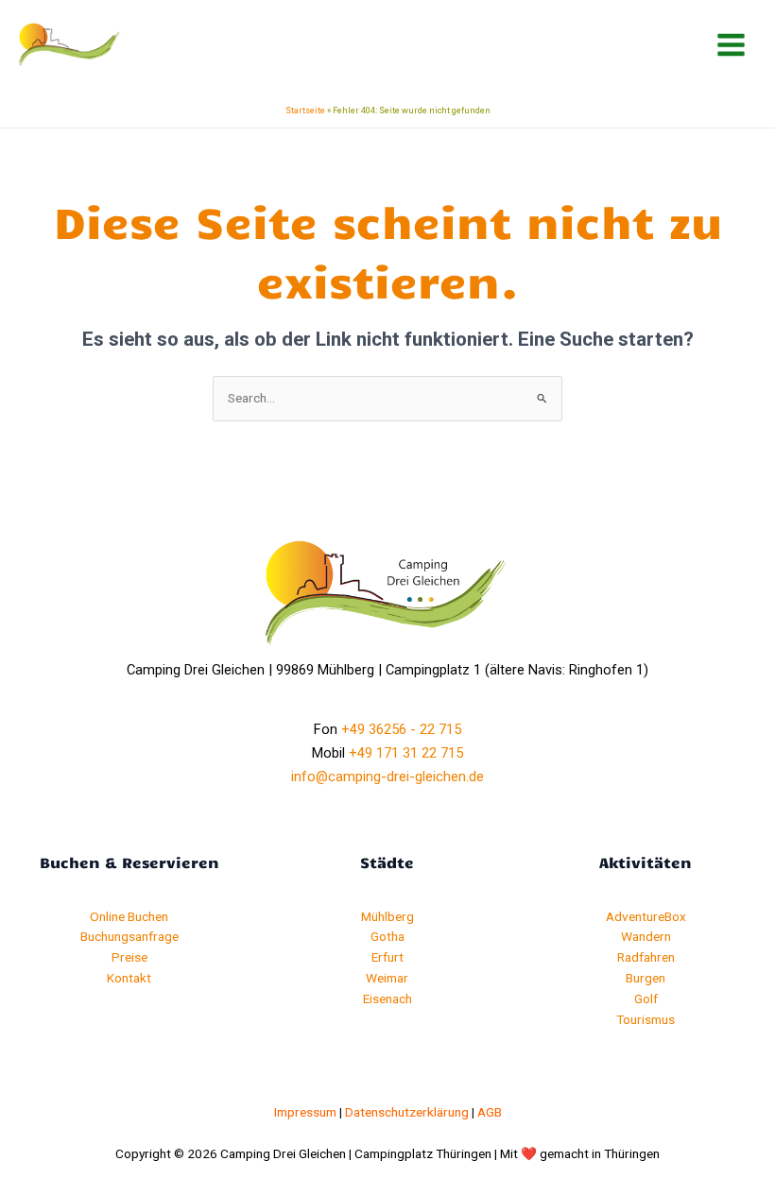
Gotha (387, 936)
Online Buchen (129, 916)
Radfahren (646, 957)
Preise (129, 957)
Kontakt (129, 977)
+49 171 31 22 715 (406, 752)
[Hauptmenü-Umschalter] (731, 45)
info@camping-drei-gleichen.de (387, 776)
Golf (646, 998)
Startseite (305, 110)
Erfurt (387, 957)
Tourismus (645, 1019)
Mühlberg (387, 916)
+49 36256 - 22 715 (401, 729)
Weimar (387, 977)
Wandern (646, 936)
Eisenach (387, 998)
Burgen (645, 977)
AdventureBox (646, 916)
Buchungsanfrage (129, 936)
